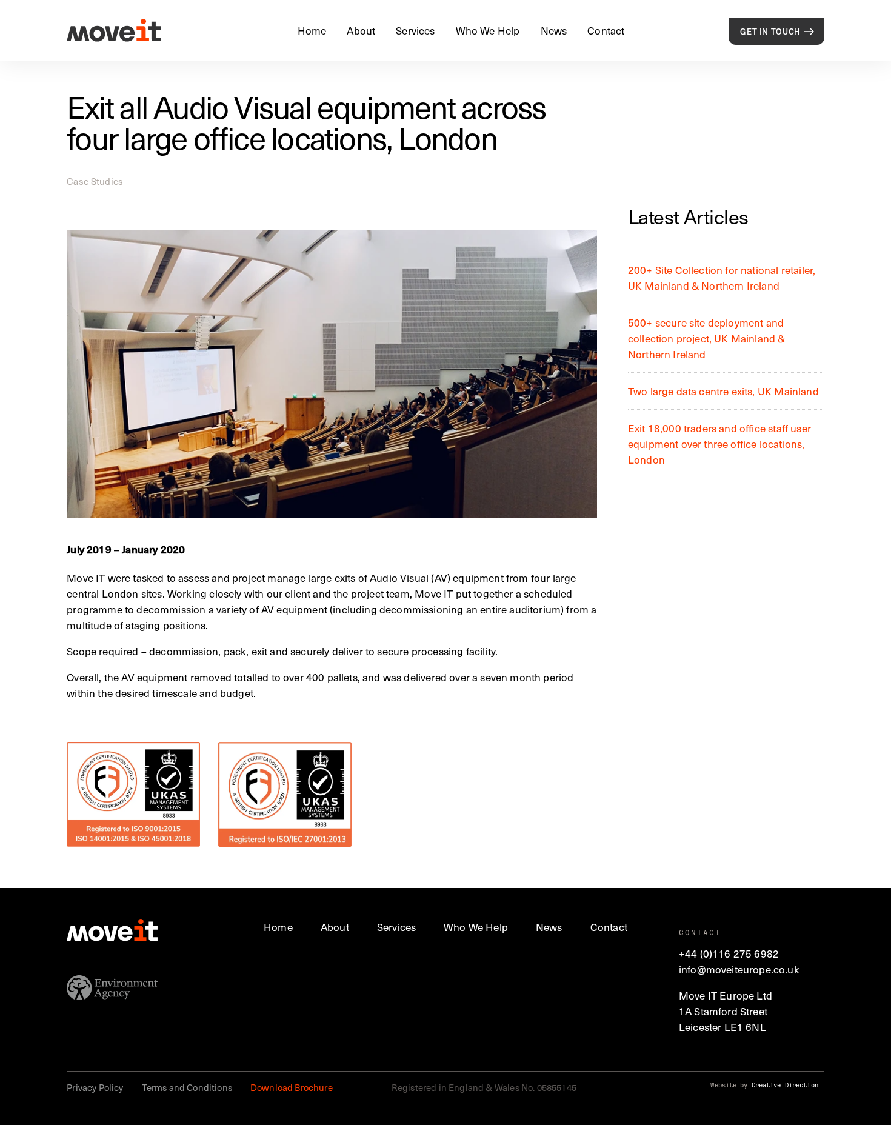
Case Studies (95, 181)
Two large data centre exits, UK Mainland (723, 391)
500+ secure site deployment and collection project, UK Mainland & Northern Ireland (707, 338)
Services (415, 30)
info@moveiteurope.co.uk (739, 969)
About (361, 30)
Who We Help (488, 30)
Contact (605, 30)
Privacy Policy (95, 1087)
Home (312, 30)
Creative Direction (785, 1085)
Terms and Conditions (187, 1087)
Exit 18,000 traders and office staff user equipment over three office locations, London (719, 443)
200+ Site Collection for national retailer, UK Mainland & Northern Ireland (721, 277)
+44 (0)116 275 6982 (729, 953)
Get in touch (770, 31)
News (554, 30)
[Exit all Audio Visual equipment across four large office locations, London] (332, 374)
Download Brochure (291, 1087)
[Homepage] (114, 30)
